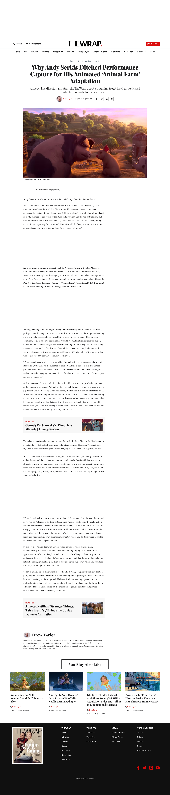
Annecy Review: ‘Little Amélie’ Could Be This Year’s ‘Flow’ (26, 698)
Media (152, 52)
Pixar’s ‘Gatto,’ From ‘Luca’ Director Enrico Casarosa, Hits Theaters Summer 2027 (141, 698)
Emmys (140, 741)
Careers (64, 746)
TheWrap (66, 728)
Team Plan (90, 737)
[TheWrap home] (85, 43)
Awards (45, 52)
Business (141, 52)
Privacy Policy (117, 737)
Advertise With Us (144, 750)
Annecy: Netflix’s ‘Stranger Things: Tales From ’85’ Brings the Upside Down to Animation (49, 610)
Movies (34, 52)
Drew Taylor (67, 99)
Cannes (140, 732)
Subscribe (153, 44)
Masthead (65, 750)
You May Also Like (85, 664)
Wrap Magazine (145, 728)
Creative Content (84, 61)
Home (72, 61)
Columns (115, 52)
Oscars (139, 746)
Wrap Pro (91, 728)
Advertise (65, 737)
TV (25, 52)
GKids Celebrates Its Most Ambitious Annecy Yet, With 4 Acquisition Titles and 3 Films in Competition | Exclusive (104, 699)
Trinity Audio (46, 190)
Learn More (91, 741)
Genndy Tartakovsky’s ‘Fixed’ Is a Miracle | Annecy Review (48, 427)
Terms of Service (118, 732)
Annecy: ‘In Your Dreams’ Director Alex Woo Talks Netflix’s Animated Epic (63, 698)
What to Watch (100, 52)
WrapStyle (83, 52)
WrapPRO (58, 52)
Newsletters (35, 44)
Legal (115, 728)
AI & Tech (128, 52)
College (140, 737)
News (17, 52)
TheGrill (70, 52)
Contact (64, 741)
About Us (65, 732)
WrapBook (65, 759)
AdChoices (116, 741)
